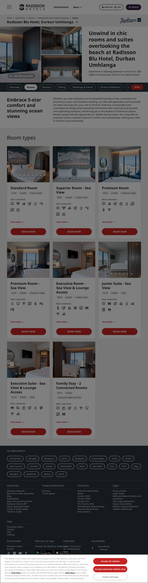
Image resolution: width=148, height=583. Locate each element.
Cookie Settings (110, 577)
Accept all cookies (110, 561)
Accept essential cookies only (110, 569)
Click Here (16, 572)
